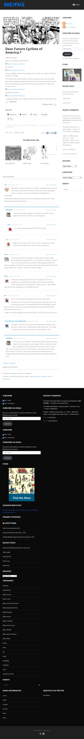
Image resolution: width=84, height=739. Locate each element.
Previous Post (47, 104)
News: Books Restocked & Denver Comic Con (70, 93)
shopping (6, 665)
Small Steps (71, 149)
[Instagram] (43, 733)
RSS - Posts (68, 24)
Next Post (12, 102)
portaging (6, 661)
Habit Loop (27, 163)
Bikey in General (30, 125)
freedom (16, 132)
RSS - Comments (70, 27)
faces (4, 647)
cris (5, 185)
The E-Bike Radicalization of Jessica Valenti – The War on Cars (71, 129)
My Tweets (46, 695)
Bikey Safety (6, 638)
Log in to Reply (51, 185)
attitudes (5, 586)
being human (7, 590)
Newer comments (9, 363)
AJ (7, 239)
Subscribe (67, 54)
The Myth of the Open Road (59, 403)
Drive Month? (10, 163)
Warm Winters (72, 154)
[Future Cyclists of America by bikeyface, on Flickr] (15, 64)
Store (4, 669)
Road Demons (67, 145)
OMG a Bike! (66, 98)
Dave (6, 254)
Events (5, 643)
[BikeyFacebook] (40, 733)
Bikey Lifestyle (45, 125)
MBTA (22, 132)
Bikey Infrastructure (9, 625)
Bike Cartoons (14, 125)
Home (5, 696)
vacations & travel (8, 674)
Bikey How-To (7, 616)
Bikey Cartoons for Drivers (11, 603)
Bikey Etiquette (7, 612)
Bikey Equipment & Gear (10, 608)
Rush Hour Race (7, 528)
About (5, 700)
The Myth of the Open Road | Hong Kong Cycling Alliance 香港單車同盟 (72, 118)
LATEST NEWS (10, 523)
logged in (15, 373)
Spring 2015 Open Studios (10, 532)
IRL (4, 652)
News (4, 656)
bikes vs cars (6, 599)
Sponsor (5, 709)
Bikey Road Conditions (9, 634)
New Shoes (45, 163)
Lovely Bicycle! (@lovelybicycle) (15, 321)
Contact (5, 704)
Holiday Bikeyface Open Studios (12, 537)
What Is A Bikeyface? (74, 131)
